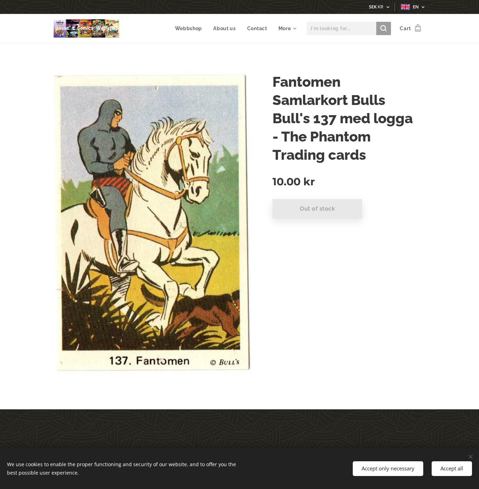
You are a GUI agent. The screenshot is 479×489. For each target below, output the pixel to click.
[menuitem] (190, 28)
